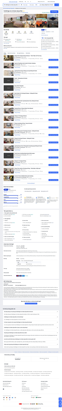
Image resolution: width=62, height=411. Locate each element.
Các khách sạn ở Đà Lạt (17, 373)
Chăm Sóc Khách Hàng (6, 383)
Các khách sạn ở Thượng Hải (37, 371)
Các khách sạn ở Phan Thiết (18, 375)
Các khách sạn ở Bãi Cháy (45, 375)
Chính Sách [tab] (28, 53)
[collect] (60, 399)
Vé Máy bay (21, 1)
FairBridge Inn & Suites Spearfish (13, 11)
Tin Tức (23, 384)
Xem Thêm (5, 48)
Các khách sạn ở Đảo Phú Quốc (45, 373)
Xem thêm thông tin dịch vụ (7, 386)
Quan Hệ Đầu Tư (43, 383)
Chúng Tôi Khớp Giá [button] (46, 12)
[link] (41, 1)
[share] (60, 402)
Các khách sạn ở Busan (25, 373)
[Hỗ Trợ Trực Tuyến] (60, 405)
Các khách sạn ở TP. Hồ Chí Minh (9, 371)
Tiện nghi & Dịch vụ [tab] (20, 53)
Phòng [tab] (5, 53)
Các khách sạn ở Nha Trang (47, 371)
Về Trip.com (24, 383)
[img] (14, 21)
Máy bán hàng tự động (27, 234)
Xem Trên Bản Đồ (44, 49)
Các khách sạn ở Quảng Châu (35, 373)
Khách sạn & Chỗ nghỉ (13, 1)
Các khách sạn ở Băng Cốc (8, 373)
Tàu (25, 1)
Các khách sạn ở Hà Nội (19, 371)
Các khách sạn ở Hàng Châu (8, 375)
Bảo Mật (42, 389)
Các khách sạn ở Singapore (35, 375)
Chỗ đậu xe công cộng (8, 214)
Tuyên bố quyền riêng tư (26, 389)
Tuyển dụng (24, 386)
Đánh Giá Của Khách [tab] (11, 53)
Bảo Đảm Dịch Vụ (5, 384)
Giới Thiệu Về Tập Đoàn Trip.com (27, 391)
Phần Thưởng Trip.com (44, 384)
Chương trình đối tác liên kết (45, 386)
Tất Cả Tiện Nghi (6, 43)
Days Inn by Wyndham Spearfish (9, 367)
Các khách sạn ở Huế (27, 375)
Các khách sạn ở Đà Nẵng (28, 371)
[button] (30, 1)
